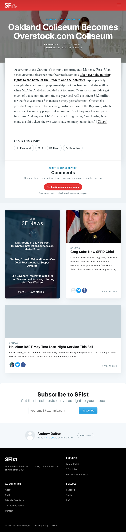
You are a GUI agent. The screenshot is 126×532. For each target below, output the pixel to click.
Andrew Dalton (70, 19)
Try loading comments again (63, 187)
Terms (55, 525)
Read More (85, 435)
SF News (51, 19)
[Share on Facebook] (84, 290)
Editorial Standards (14, 500)
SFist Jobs (71, 469)
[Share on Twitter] (79, 290)
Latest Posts (72, 464)
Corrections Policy (14, 505)
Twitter (69, 495)
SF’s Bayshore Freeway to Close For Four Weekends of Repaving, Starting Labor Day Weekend (32, 279)
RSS (68, 500)
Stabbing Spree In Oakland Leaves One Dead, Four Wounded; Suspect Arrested (32, 262)
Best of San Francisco (77, 474)
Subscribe (88, 410)
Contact (9, 510)
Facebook (71, 489)
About (8, 489)
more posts (50, 437)
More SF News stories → (32, 291)
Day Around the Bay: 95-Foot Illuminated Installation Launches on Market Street (32, 246)
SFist (11, 459)
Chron (101, 121)
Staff (7, 495)
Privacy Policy (41, 525)
